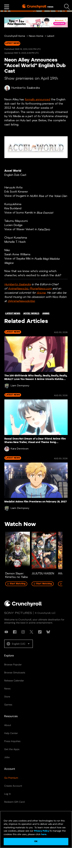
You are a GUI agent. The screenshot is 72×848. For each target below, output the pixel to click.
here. (44, 834)
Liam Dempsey (20, 386)
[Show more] (6, 7)
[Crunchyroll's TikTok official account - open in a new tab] (40, 632)
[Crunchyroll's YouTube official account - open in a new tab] (6, 632)
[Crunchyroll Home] (23, 606)
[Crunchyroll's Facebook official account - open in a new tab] (14, 632)
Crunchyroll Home (14, 36)
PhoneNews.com (41, 288)
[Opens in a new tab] (36, 22)
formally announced (37, 99)
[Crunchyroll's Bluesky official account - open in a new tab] (48, 632)
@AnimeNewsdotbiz (21, 301)
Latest (50, 36)
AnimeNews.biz (18, 288)
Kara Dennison (20, 449)
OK (36, 841)
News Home (36, 36)
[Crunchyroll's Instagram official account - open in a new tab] (23, 632)
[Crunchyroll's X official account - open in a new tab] (31, 632)
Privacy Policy (41, 831)
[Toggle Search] (67, 7)
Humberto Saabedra (25, 88)
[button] (18, 644)
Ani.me (41, 292)
